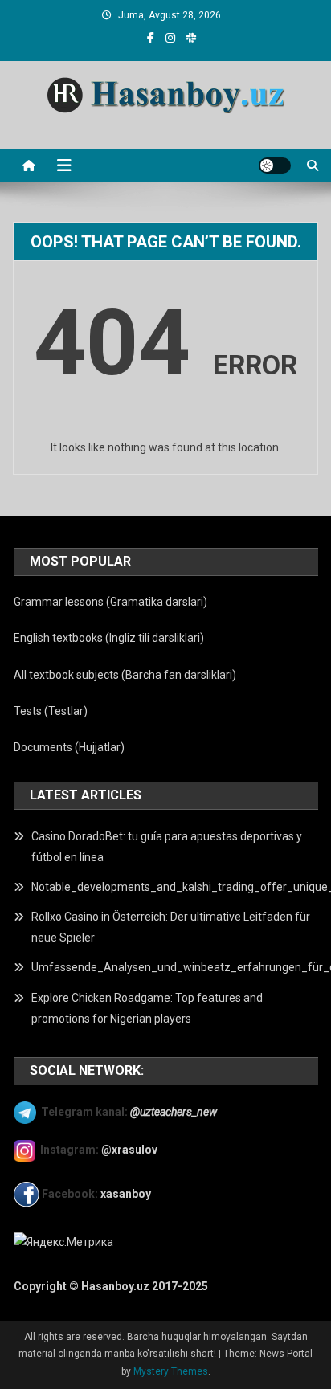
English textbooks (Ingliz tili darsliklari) (109, 637)
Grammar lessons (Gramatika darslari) (110, 601)
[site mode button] (275, 165)
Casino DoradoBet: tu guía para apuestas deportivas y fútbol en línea (166, 847)
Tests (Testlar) (51, 711)
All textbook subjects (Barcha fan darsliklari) (125, 674)
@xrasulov (129, 1149)
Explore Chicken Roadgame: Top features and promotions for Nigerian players (147, 1008)
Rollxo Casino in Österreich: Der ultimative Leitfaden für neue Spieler (170, 927)
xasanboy (126, 1193)
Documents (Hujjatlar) (69, 747)
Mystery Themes (170, 1371)
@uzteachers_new (173, 1111)
